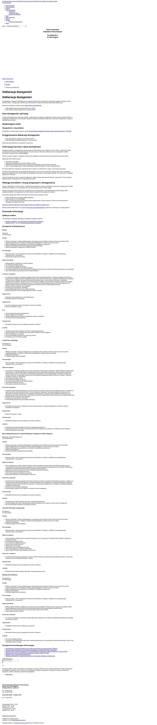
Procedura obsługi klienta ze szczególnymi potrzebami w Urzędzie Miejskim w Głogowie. (31, 650)
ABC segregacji (10, 17)
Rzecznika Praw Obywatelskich (36, 207)
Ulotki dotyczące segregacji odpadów (15, 13)
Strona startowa (10, 5)
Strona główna (10, 81)
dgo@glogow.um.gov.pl (19, 720)
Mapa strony (9, 674)
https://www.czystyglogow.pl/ (33, 105)
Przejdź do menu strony (9, 1)
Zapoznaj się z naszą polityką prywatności (47, 671)
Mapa (7, 23)
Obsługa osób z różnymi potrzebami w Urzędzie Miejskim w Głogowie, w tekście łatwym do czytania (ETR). (36, 651)
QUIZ (7, 16)
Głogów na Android (11, 221)
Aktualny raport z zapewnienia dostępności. (18, 654)
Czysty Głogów (6, 3)
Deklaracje (12, 11)
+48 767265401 (23, 153)
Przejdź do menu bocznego (24, 1)
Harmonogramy (10, 7)
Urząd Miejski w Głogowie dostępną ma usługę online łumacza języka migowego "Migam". (32, 648)
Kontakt (8, 20)
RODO (7, 19)
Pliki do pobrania (10, 10)
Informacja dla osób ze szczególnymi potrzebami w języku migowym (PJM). (27, 653)
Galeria (8, 8)
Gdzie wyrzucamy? (7, 78)
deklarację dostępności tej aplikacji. (33, 221)
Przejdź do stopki (52, 1)
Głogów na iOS (10, 223)
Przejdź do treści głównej (39, 1)
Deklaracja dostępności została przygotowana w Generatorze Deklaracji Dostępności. (30, 656)
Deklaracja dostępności (15, 22)
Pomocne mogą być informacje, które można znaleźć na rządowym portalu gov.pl (25, 205)
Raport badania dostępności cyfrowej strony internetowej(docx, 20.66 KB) (50, 131)
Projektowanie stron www (21, 723)
